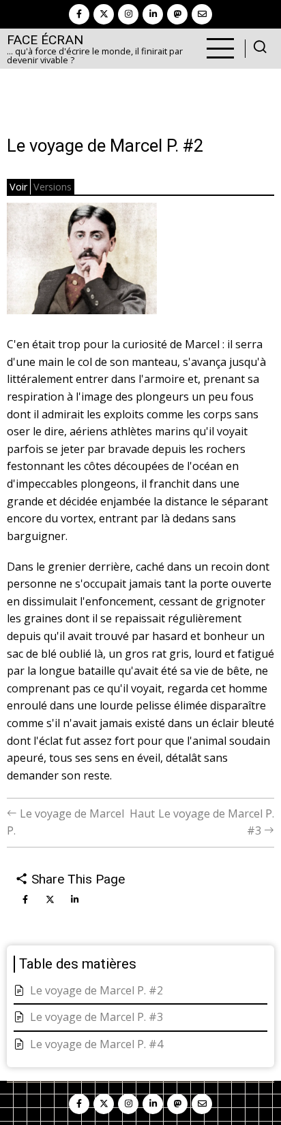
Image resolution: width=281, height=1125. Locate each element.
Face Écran (45, 40)
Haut (142, 813)
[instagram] (128, 14)
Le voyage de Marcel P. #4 (96, 1044)
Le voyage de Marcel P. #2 (96, 990)
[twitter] (103, 14)
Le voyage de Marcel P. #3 (96, 1016)
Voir (18, 186)
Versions (52, 186)
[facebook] (79, 14)
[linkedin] (153, 14)
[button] (82, 263)
